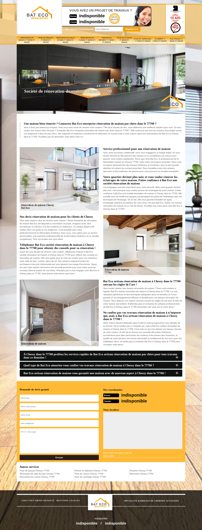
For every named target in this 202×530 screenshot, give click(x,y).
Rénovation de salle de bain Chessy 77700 (40, 474)
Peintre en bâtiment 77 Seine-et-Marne (107, 40)
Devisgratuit (114, 18)
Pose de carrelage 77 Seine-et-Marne (142, 40)
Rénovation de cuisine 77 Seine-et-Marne (87, 40)
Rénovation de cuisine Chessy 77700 (37, 477)
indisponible (92, 15)
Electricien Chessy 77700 (141, 474)
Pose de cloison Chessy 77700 (89, 474)
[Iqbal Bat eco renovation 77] (103, 499)
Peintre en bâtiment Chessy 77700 (91, 470)
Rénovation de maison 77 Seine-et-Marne (26, 40)
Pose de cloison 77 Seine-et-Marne (124, 40)
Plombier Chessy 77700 (141, 470)
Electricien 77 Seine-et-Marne (176, 40)
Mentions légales (68, 501)
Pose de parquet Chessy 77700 (34, 470)
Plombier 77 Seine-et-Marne (160, 40)
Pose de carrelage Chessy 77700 (90, 477)
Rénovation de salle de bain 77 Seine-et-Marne (65, 40)
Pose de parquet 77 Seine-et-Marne (46, 40)
